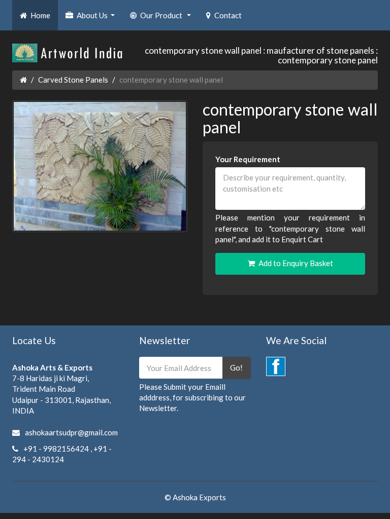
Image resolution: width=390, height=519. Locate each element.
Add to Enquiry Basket (295, 263)
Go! (236, 367)
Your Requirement (247, 159)
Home (40, 15)
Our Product (166, 18)
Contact (228, 15)
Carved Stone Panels (73, 79)
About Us (97, 18)
